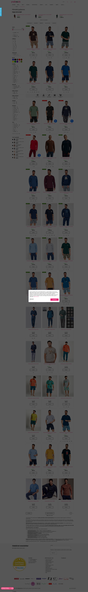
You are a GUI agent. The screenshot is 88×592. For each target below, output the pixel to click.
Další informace (36, 296)
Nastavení (31, 299)
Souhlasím (54, 299)
